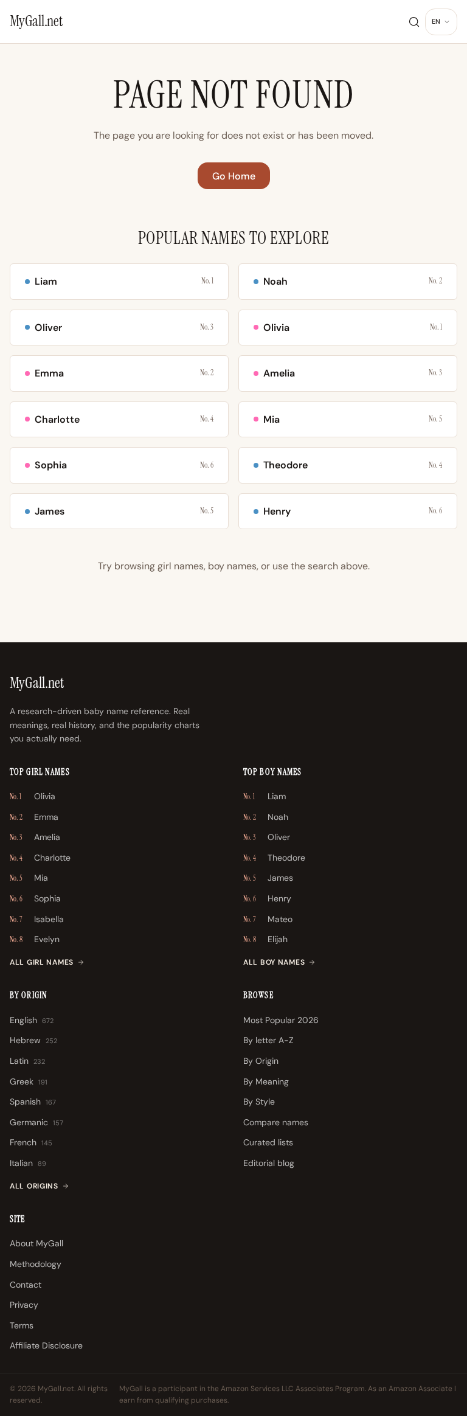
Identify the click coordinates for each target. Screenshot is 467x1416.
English (32, 1020)
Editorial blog (268, 1162)
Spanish (33, 1101)
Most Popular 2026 (281, 1020)
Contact (25, 1284)
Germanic (36, 1122)
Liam (264, 796)
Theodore (274, 857)
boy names (232, 566)
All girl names (42, 962)
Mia (29, 877)
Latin (27, 1060)
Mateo (267, 919)
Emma (34, 816)
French (31, 1142)
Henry (267, 898)
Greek (28, 1081)
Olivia (32, 796)
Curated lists (268, 1142)
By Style (259, 1101)
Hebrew (33, 1040)
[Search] (414, 22)
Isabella (37, 919)
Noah (265, 816)
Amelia (35, 836)
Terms (21, 1325)
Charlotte (40, 857)
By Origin (260, 1060)
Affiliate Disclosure (46, 1345)
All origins (34, 1186)
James (268, 877)
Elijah (265, 939)
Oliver (266, 836)
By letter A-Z (268, 1040)
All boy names (274, 962)
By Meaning (266, 1081)
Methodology (35, 1263)
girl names (180, 566)
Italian (28, 1162)
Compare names (275, 1122)
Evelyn (35, 939)
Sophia (35, 898)
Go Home (233, 176)
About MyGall (36, 1243)
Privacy (24, 1304)
